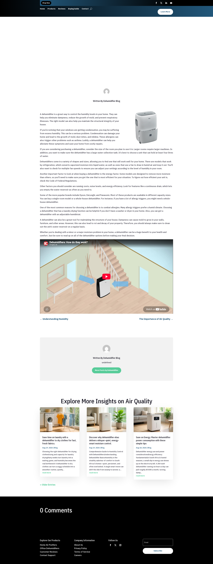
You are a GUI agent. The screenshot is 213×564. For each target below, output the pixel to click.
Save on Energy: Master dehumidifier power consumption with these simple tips (153, 440)
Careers (78, 555)
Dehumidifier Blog (111, 101)
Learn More (165, 12)
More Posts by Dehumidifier (106, 370)
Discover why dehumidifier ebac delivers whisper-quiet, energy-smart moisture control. (104, 440)
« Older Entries (47, 484)
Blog (107, 69)
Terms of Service (82, 552)
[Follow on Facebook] (110, 545)
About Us (78, 545)
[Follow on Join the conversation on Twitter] (161, 3)
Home (42, 9)
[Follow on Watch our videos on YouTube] (171, 3)
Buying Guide (73, 9)
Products (51, 9)
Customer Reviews (49, 552)
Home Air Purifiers (48, 545)
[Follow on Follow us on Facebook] (156, 3)
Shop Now (46, 3)
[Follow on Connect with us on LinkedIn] (166, 3)
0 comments (115, 69)
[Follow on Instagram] (120, 545)
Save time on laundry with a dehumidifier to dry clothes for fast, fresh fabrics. (59, 440)
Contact (85, 9)
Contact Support (47, 555)
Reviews (61, 9)
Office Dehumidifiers (49, 548)
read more (46, 473)
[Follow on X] (115, 545)
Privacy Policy (80, 548)
